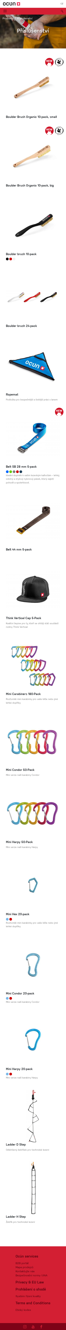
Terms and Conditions (33, 1303)
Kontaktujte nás (25, 1271)
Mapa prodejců (24, 1267)
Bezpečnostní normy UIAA (31, 1275)
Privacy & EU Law (30, 1282)
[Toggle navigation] (5, 11)
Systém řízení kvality (28, 1296)
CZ (62, 4)
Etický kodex (23, 1310)
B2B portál (22, 1263)
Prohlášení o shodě (31, 1289)
